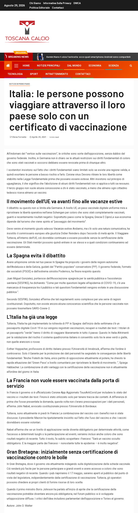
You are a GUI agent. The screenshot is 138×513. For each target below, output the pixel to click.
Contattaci (58, 7)
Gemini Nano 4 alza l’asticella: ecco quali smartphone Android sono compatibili (88, 56)
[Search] (131, 65)
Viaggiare (122, 233)
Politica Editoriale (39, 7)
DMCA (77, 3)
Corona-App (59, 392)
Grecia (98, 217)
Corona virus (73, 174)
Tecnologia (15, 74)
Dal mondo (74, 65)
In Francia (53, 413)
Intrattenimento (56, 74)
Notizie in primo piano (19, 84)
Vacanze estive (63, 228)
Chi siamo (35, 3)
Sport (34, 74)
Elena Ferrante (19, 137)
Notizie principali (48, 65)
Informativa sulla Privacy (57, 3)
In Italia (112, 332)
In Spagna (58, 262)
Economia (95, 65)
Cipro (108, 217)
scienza (114, 65)
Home (26, 65)
